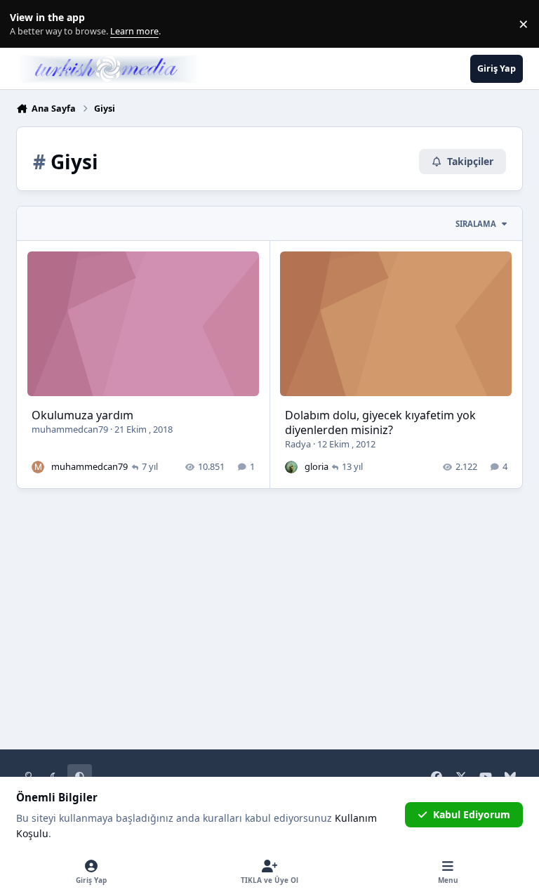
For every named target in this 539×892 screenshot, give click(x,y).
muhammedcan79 (70, 429)
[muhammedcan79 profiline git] (38, 467)
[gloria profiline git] (291, 467)
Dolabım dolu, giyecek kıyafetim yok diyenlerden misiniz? (380, 422)
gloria (316, 466)
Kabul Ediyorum (471, 814)
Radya (298, 444)
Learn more (27, 24)
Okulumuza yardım (82, 415)
